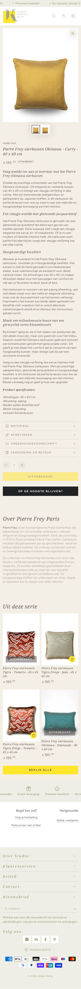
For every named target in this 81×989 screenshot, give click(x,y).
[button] (54, 16)
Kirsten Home (45, 976)
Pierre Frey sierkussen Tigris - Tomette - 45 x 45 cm (20, 672)
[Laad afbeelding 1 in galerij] (36, 129)
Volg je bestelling (26, 817)
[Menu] (73, 16)
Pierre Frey (9, 143)
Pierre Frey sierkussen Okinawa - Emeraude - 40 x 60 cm (59, 745)
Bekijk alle (40, 770)
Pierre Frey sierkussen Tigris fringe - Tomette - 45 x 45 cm (20, 748)
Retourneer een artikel (26, 825)
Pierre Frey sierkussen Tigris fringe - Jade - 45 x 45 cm (58, 672)
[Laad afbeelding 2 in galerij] (45, 129)
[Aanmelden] (76, 909)
